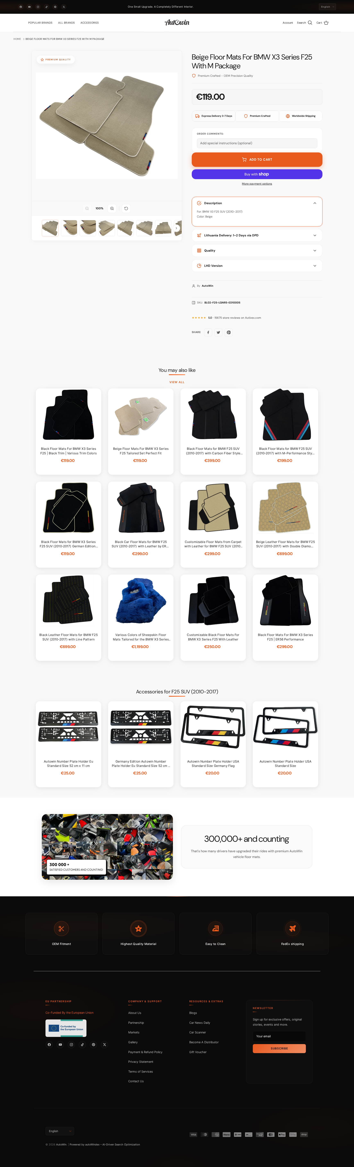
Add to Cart (260, 159)
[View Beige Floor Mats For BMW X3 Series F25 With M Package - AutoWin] (50, 228)
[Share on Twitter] (218, 332)
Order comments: (210, 133)
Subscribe (279, 1048)
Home (17, 39)
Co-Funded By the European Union (69, 1012)
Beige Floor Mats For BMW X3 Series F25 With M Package (65, 39)
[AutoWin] (177, 23)
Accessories (90, 22)
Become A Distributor (204, 1042)
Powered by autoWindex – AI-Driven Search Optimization (105, 1144)
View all (177, 382)
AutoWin (61, 1144)
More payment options (257, 184)
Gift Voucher (197, 1052)
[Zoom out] (87, 208)
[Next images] (176, 228)
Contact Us (136, 1081)
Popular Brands (40, 22)
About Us (134, 1013)
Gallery (133, 1042)
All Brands (66, 22)
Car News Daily (199, 1022)
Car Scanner (197, 1032)
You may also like (177, 370)
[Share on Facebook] (208, 332)
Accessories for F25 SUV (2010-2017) (177, 691)
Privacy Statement (140, 1061)
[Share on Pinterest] (229, 332)
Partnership (136, 1022)
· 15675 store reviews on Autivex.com (234, 318)
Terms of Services (140, 1071)
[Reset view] (126, 208)
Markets (134, 1032)
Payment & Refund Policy (145, 1052)
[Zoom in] (112, 208)
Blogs (193, 1013)
